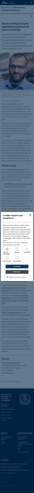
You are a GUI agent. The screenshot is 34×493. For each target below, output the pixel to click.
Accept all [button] (17, 266)
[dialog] (17, 246)
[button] (17, 277)
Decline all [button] (17, 272)
